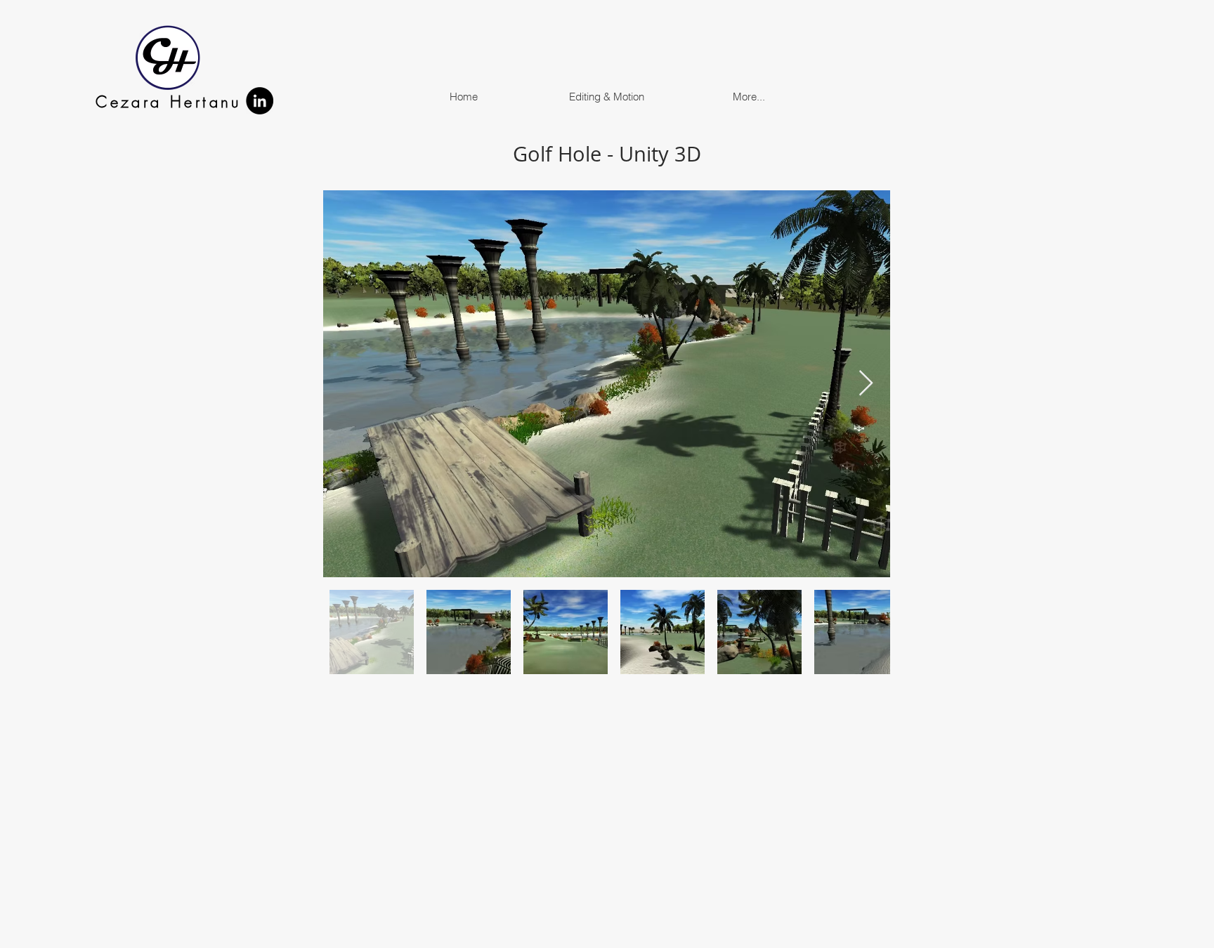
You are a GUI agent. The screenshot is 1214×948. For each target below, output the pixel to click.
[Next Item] (866, 383)
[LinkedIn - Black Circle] (259, 100)
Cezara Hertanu (169, 101)
